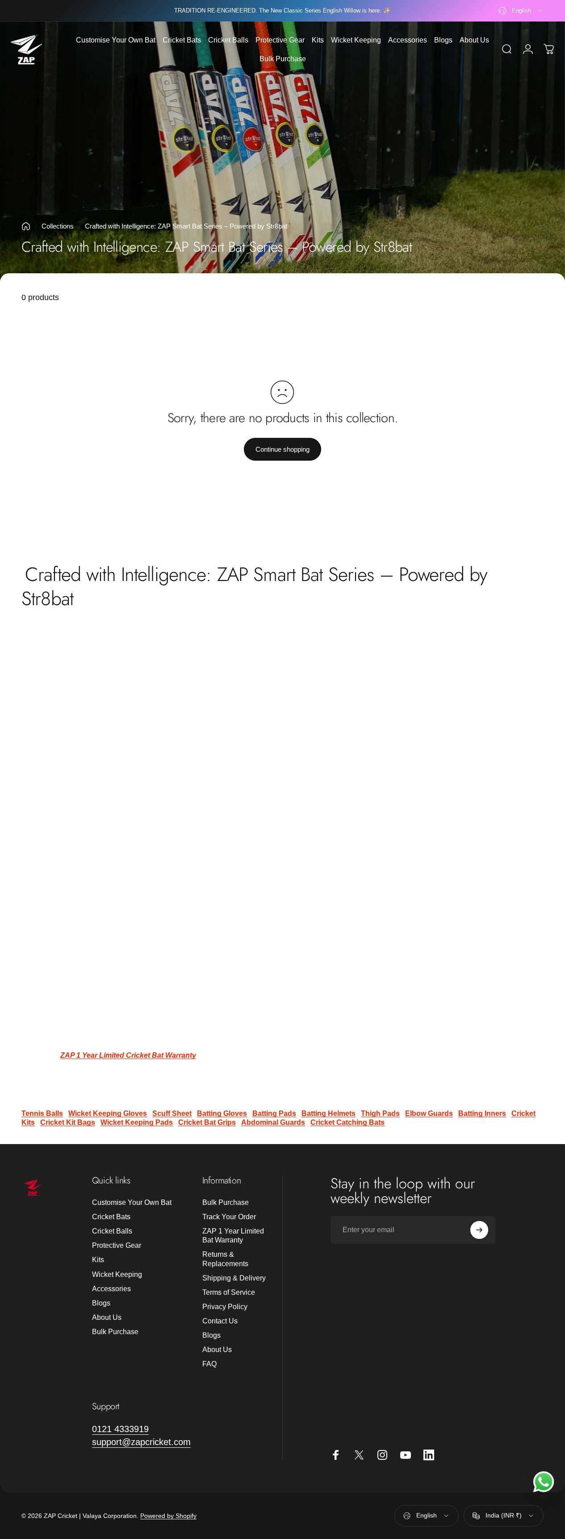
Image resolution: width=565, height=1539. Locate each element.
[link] (120, 1429)
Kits (98, 1259)
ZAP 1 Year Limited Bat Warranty (233, 1235)
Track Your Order (229, 1217)
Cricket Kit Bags (67, 1122)
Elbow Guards (429, 1113)
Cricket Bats (111, 1217)
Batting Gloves (222, 1113)
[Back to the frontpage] (25, 226)
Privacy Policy (224, 1306)
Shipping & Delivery (234, 1278)
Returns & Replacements (225, 1258)
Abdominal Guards (273, 1122)
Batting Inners (482, 1113)
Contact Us (220, 1321)
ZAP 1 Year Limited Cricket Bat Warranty (128, 1055)
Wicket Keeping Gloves (107, 1113)
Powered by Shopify (168, 1515)
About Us (106, 1317)
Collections (58, 226)
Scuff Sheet (172, 1113)
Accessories (111, 1289)
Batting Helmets (328, 1113)
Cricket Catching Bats (347, 1122)
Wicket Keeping (117, 1274)
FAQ (209, 1364)
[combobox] (521, 10)
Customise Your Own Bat (132, 1202)
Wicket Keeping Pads (136, 1122)
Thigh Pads (380, 1113)
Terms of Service (228, 1292)
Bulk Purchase (115, 1331)
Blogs (101, 1303)
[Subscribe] (479, 1230)
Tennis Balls (42, 1113)
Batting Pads (274, 1113)
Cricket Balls (112, 1231)
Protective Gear (116, 1245)
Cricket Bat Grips (207, 1122)
